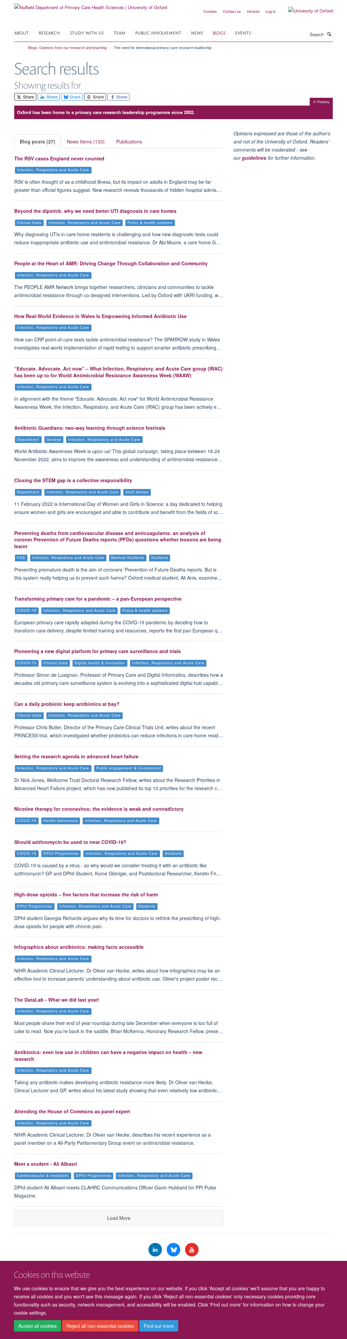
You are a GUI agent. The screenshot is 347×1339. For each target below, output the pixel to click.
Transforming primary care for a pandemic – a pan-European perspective (98, 598)
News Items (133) (86, 141)
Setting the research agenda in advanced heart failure (76, 756)
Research (49, 32)
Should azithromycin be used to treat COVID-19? (70, 842)
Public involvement (158, 32)
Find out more (159, 1325)
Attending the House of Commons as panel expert (72, 1111)
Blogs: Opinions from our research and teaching (67, 48)
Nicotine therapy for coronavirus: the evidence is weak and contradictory (99, 808)
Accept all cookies (37, 1325)
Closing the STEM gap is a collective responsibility (73, 480)
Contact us (232, 11)
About (21, 32)
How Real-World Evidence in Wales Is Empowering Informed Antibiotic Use (100, 316)
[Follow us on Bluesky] (174, 1250)
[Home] (20, 47)
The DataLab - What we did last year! (56, 999)
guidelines (254, 157)
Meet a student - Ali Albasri (45, 1163)
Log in (270, 11)
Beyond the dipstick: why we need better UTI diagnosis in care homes (95, 210)
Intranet (253, 11)
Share (28, 96)
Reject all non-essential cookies (100, 1325)
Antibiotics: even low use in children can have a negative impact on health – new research (108, 1055)
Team (119, 32)
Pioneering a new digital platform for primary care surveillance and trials (97, 651)
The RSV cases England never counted (59, 158)
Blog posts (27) (37, 141)
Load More (118, 1217)
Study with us (87, 32)
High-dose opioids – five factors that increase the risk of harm (86, 894)
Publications (129, 141)
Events (243, 32)
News (197, 32)
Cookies (210, 11)
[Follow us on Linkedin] (155, 1250)
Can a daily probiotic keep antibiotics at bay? (67, 703)
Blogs (219, 32)
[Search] (329, 34)
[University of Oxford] (305, 11)
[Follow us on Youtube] (192, 1250)
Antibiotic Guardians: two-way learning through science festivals (89, 427)
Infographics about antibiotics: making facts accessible (79, 946)
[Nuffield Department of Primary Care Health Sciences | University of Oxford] (90, 5)
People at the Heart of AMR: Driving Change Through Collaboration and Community (111, 263)
